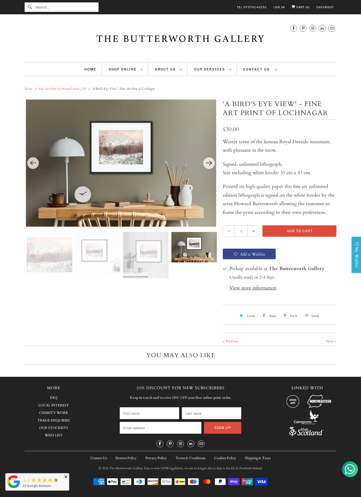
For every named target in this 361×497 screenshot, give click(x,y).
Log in (279, 7)
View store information (252, 288)
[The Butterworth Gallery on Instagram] (312, 28)
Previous (231, 341)
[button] (249, 254)
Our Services (210, 69)
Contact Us (257, 69)
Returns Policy (126, 458)
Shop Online (123, 69)
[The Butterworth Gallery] (180, 39)
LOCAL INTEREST (53, 405)
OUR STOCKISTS (53, 428)
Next (330, 341)
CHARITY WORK (53, 412)
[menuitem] (125, 69)
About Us (166, 69)
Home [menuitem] (90, 69)
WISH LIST (54, 435)
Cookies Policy (225, 458)
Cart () (302, 7)
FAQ (53, 397)
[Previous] (33, 163)
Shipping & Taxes (258, 458)
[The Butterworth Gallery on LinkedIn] (322, 28)
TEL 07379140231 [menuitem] (252, 7)
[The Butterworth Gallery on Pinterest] (303, 28)
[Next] (209, 163)
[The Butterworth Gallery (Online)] (13, 488)
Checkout (325, 7)
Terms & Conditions (190, 458)
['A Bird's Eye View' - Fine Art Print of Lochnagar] (121, 163)
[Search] (30, 7)
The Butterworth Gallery (125, 468)
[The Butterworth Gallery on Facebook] (293, 28)
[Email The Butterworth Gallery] (331, 28)
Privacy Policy (156, 458)
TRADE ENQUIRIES (54, 420)
